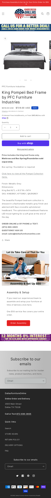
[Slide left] (20, 80)
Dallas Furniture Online (22, 495)
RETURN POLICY (12, 440)
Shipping (5, 111)
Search (8, 428)
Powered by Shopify (34, 495)
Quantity (5, 122)
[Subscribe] (43, 381)
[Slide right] (31, 80)
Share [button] (7, 240)
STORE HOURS (11, 434)
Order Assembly (18, 323)
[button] (3, 13)
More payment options (25, 149)
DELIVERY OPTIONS (14, 445)
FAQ (7, 451)
